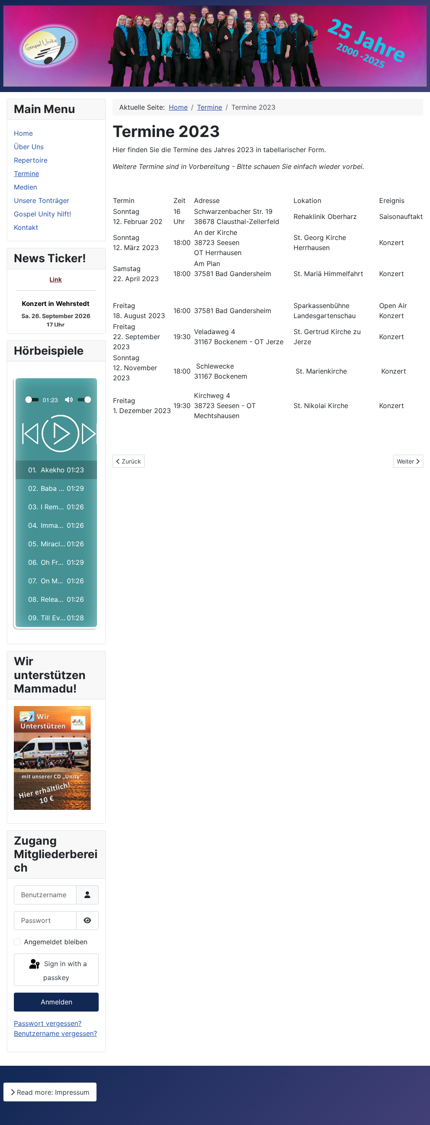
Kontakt (26, 227)
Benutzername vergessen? (55, 1033)
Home (23, 133)
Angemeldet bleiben (55, 942)
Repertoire (30, 160)
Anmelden (56, 1002)
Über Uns (29, 146)
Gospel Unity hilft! (42, 214)
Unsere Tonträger (41, 200)
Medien (25, 187)
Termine (26, 173)
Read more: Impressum (52, 1092)
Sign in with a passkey (64, 971)
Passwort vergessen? (47, 1023)
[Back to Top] (415, 1109)
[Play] (56, 434)
